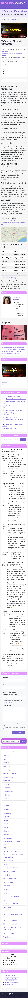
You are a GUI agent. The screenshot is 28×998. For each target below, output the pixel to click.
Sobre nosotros (9, 981)
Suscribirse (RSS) (9, 984)
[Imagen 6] (12, 338)
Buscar (23, 741)
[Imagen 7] (13, 338)
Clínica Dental (8, 882)
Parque (6, 820)
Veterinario (7, 937)
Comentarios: (7, 706)
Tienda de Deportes (10, 920)
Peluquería (7, 907)
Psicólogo (6, 911)
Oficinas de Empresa (10, 904)
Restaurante (7, 838)
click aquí (19, 57)
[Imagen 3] (8, 338)
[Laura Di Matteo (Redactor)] (7, 300)
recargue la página (7, 702)
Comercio (6, 781)
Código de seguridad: (9, 692)
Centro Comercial (9, 773)
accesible (21, 348)
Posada (6, 834)
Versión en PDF (20, 53)
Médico (6, 900)
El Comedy (13, 278)
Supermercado (8, 847)
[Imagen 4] (9, 338)
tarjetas (17, 353)
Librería (6, 806)
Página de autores (10, 975)
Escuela (6, 784)
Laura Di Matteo (16, 298)
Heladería (6, 795)
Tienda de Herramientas (12, 924)
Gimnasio (6, 788)
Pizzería (6, 831)
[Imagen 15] (23, 338)
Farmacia (6, 886)
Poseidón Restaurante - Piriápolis (16, 399)
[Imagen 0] (4, 338)
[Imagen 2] (7, 338)
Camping (6, 770)
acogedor (5, 353)
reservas (15, 348)
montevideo (21, 349)
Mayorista (6, 809)
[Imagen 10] (17, 338)
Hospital (6, 799)
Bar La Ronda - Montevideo (14, 410)
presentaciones (13, 349)
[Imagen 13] (20, 338)
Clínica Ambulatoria (10, 878)
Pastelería (6, 827)
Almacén (6, 755)
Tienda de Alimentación (11, 851)
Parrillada (6, 824)
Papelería (6, 817)
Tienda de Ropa (8, 933)
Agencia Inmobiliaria (10, 752)
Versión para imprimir (8, 53)
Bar (8, 20)
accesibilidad (11, 351)
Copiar (23, 440)
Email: (5, 685)
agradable (11, 353)
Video (4, 55)
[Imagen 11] (18, 338)
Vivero (5, 864)
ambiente (18, 351)
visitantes (5, 349)
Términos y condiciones (12, 982)
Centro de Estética (9, 871)
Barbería (6, 763)
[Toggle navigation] (3, 6)
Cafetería (6, 766)
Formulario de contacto (12, 977)
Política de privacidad (11, 979)
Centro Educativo (9, 777)
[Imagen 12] (19, 338)
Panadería (7, 813)
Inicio (3, 20)
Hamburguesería (9, 791)
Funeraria (6, 893)
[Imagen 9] (15, 338)
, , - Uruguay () (13, 222)
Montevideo (15, 20)
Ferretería (6, 889)
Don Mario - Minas (11, 417)
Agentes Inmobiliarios (11, 868)
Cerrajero (6, 875)
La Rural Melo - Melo (12, 428)
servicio (4, 351)
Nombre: (5, 678)
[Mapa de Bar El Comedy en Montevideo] (14, 234)
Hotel (5, 802)
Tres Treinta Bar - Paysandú (14, 396)
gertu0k (4, 382)
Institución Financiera (11, 896)
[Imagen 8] (14, 338)
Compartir (5, 51)
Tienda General (8, 861)
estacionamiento (7, 348)
